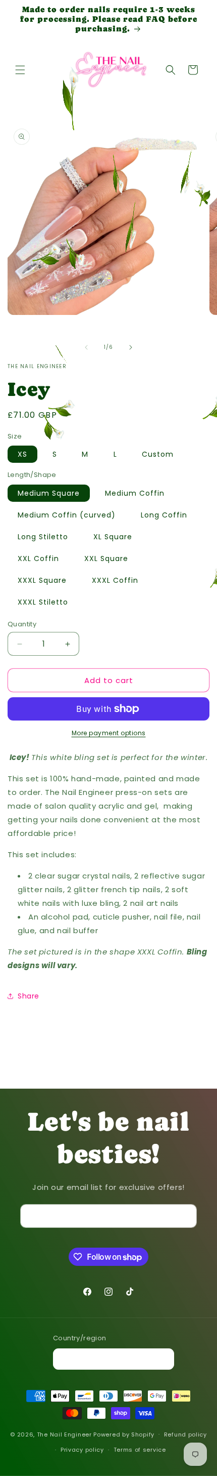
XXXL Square (42, 580)
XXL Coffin (38, 558)
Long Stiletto (43, 537)
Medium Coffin (135, 493)
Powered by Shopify (123, 1434)
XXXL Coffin (115, 580)
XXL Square (106, 558)
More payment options (109, 733)
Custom (158, 454)
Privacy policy (82, 1450)
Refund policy (185, 1434)
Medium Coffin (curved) (67, 515)
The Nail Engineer (65, 1434)
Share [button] (28, 996)
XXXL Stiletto (43, 602)
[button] (20, 70)
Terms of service (140, 1450)
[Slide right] (131, 347)
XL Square (112, 537)
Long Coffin (164, 515)
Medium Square (49, 493)
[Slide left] (86, 347)
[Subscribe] (185, 1216)
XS (22, 454)
